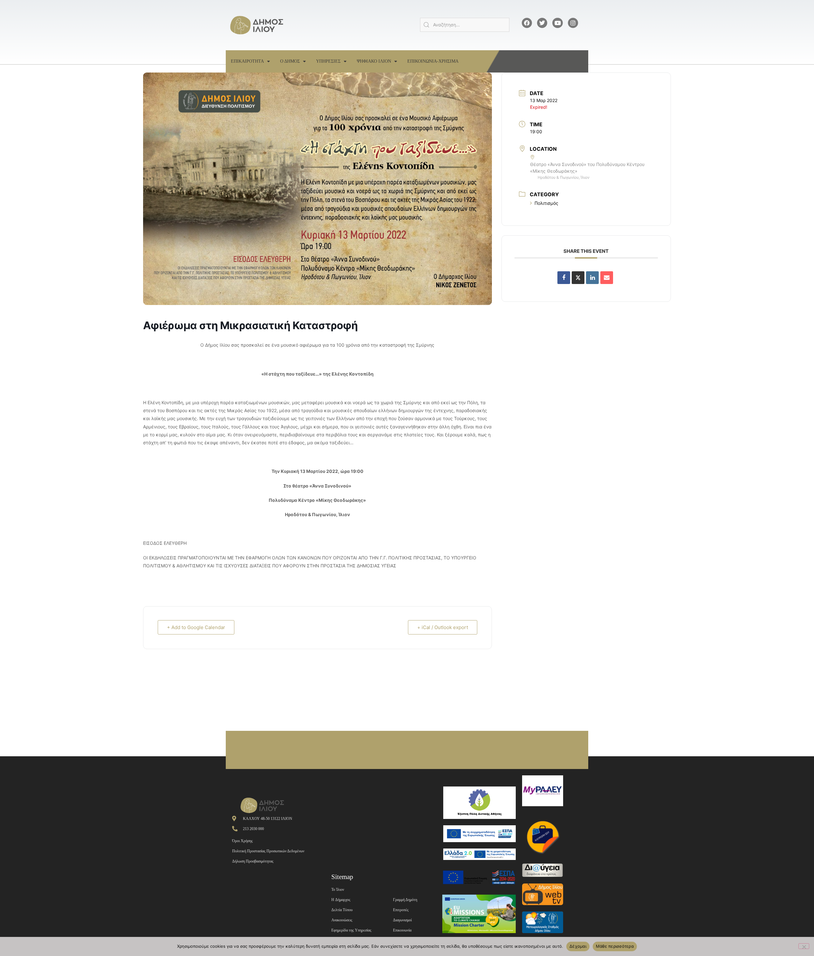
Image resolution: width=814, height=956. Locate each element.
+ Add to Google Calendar (196, 627)
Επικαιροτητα (247, 61)
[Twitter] (542, 23)
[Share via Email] (606, 277)
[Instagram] (573, 23)
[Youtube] (557, 23)
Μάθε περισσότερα (615, 946)
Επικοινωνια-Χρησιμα (433, 61)
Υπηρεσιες (328, 61)
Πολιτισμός (546, 203)
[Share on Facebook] (563, 277)
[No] (803, 946)
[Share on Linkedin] (592, 277)
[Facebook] (527, 23)
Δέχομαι (577, 946)
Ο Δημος (290, 61)
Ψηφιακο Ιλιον (374, 61)
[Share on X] (578, 277)
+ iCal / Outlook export (442, 627)
